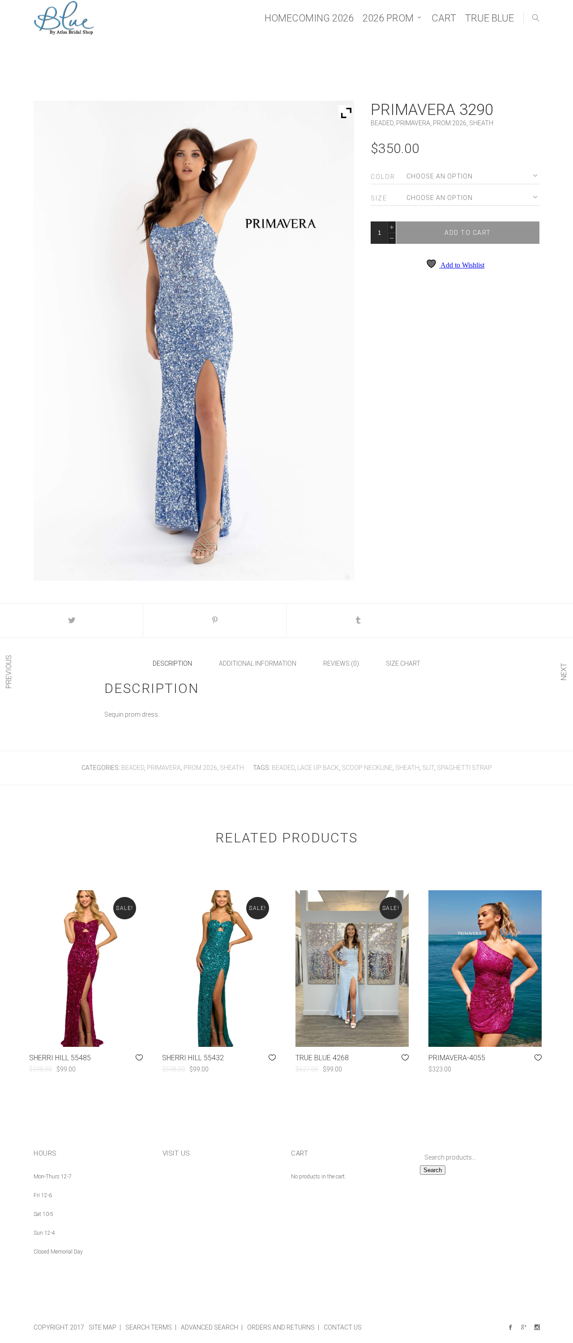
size (379, 198)
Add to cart (468, 232)
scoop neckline (367, 767)
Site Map (102, 1327)
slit (428, 767)
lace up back (318, 767)
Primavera (413, 123)
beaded (283, 767)
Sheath (481, 123)
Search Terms (148, 1327)
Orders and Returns (281, 1327)
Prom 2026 (449, 123)
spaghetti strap (464, 767)
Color (383, 176)
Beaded (382, 123)
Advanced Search (209, 1327)
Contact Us (343, 1327)
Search (432, 1170)
